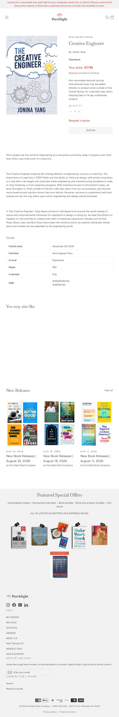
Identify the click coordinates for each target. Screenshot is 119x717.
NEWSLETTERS (14, 649)
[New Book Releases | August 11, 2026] (96, 424)
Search (9, 683)
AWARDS (11, 633)
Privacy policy (50, 712)
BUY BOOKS (12, 617)
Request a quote (79, 120)
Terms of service (68, 712)
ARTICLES (11, 622)
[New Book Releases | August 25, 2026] (22, 424)
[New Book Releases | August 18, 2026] (59, 424)
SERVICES (11, 627)
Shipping (73, 73)
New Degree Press (81, 37)
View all (108, 390)
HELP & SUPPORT (15, 654)
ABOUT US (11, 638)
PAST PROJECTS (15, 643)
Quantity (75, 106)
